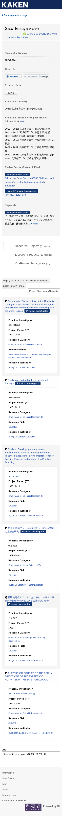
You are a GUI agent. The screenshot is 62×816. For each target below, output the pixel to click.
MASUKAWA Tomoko (17, 694)
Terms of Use (9, 795)
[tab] (32, 246)
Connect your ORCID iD (39, 33)
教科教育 (9, 194)
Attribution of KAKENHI (14, 800)
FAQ (4, 783)
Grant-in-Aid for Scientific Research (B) (25, 345)
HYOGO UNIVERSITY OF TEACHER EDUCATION (30, 733)
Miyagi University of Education (22, 367)
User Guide (8, 778)
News (5, 789)
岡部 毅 (31, 694)
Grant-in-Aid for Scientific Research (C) (25, 417)
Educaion (10, 178)
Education (10, 185)
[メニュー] (58, 4)
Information (8, 772)
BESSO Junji (14, 476)
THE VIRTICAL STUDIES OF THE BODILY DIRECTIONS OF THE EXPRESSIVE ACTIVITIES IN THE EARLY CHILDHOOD (28, 676)
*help (54, 34)
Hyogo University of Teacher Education (25, 516)
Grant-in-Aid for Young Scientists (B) (24, 565)
